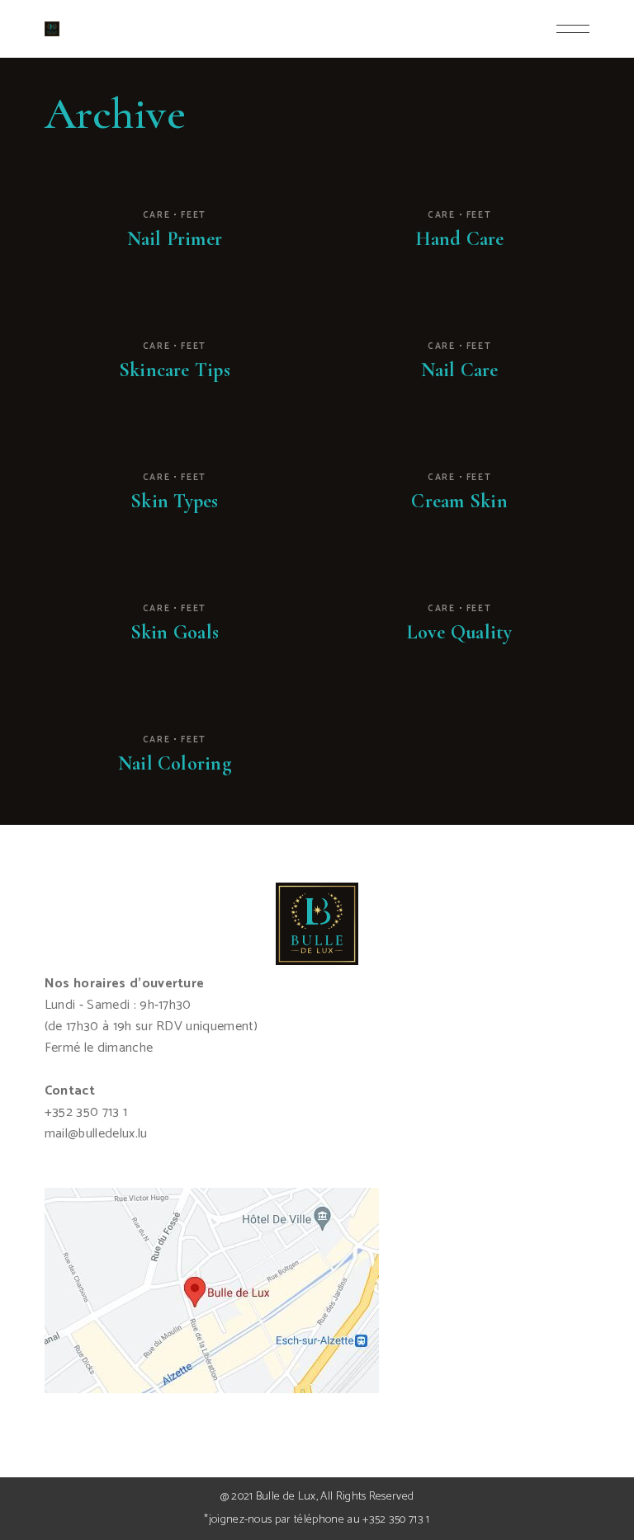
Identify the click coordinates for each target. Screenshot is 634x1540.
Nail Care (460, 370)
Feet (193, 215)
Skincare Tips (174, 370)
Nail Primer (175, 239)
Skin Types (174, 501)
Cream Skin (459, 501)
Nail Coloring (174, 763)
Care (157, 215)
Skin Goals (174, 632)
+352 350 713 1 (395, 1519)
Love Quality (460, 632)
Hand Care (459, 239)
